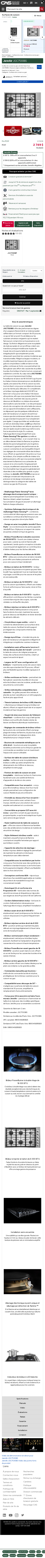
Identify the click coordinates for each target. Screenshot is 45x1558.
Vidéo (22, 1408)
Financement (22, 1426)
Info (22, 281)
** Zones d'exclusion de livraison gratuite (30, 1498)
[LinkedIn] (4, 1516)
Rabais (22, 1417)
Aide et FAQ (8, 1499)
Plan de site (8, 1502)
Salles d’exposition (11, 1479)
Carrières (27, 1481)
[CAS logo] (11, 3)
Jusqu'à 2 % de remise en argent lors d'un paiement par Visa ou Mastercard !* (22, 184)
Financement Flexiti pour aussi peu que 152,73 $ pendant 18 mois (21, 216)
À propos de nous (11, 1471)
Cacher (14, 17)
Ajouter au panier (8, 224)
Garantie (22, 1421)
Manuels (22, 1403)
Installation (22, 1430)
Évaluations (22, 1412)
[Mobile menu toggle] (3, 9)
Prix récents (39, 147)
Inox (12, 254)
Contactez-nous (10, 1475)
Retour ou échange (32, 1478)
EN (36, 3)
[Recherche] (42, 9)
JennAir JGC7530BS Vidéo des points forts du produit (19, 1462)
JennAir (4, 56)
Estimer (23, 297)
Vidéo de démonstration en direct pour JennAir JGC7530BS (17, 1457)
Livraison (22, 1435)
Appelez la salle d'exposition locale (23, 224)
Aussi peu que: (30, 44)
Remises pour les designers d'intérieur (23, 209)
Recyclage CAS (30, 1505)
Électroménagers (6, 55)
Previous (3, 131)
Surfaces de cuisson (17, 55)
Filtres (39, 16)
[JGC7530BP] (12, 245)
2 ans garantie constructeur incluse (22, 190)
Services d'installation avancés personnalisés (18, 197)
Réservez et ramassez (17, 203)
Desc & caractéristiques (22, 322)
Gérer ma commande (12, 1495)
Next (41, 131)
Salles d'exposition (38, 224)
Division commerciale (32, 1492)
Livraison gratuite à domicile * (20, 177)
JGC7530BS (10, 56)
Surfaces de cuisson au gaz (31, 55)
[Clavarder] (31, 3)
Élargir (39, 67)
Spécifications (22, 1399)
